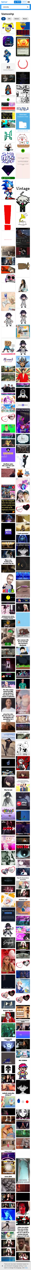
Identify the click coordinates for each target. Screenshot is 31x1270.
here (26, 1268)
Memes (25, 18)
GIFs (9, 18)
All (3, 18)
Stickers (17, 18)
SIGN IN (24, 1)
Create (18, 1)
